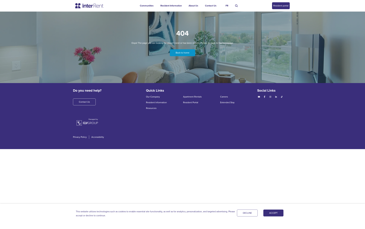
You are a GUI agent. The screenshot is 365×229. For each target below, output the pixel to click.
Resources (151, 108)
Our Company (153, 96)
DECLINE (247, 213)
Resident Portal (190, 102)
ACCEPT (273, 213)
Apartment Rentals (192, 96)
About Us (193, 5)
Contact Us (210, 5)
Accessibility (97, 137)
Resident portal (280, 5)
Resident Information (171, 5)
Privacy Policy (80, 137)
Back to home (182, 52)
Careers (224, 96)
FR (227, 5)
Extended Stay (227, 102)
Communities (147, 5)
